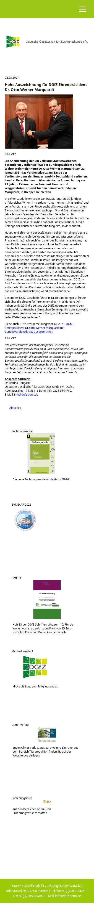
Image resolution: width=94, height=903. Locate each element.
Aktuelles (13, 408)
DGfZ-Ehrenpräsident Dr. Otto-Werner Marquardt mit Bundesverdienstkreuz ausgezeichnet (39, 328)
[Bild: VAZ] (39, 148)
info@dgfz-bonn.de (26, 394)
